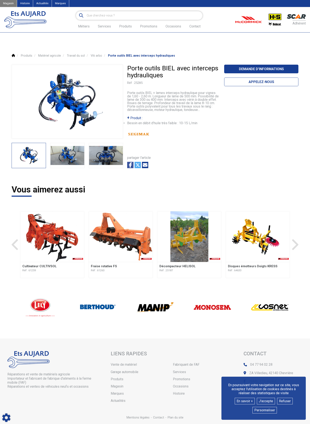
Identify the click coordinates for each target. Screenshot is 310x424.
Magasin (8, 3)
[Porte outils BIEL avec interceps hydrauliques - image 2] (67, 155)
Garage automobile (124, 372)
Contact (195, 26)
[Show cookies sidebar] (6, 417)
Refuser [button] (285, 401)
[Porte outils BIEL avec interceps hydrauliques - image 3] (106, 155)
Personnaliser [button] (264, 410)
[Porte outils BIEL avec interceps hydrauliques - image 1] (29, 155)
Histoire (25, 3)
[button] (141, 55)
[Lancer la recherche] (81, 15)
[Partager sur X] (138, 165)
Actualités (42, 3)
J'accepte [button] (266, 401)
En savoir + (245, 401)
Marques (60, 3)
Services (179, 372)
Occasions (173, 26)
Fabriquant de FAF (186, 365)
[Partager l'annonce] (145, 165)
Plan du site (175, 417)
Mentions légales (138, 417)
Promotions (148, 26)
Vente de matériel (124, 365)
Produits (125, 26)
